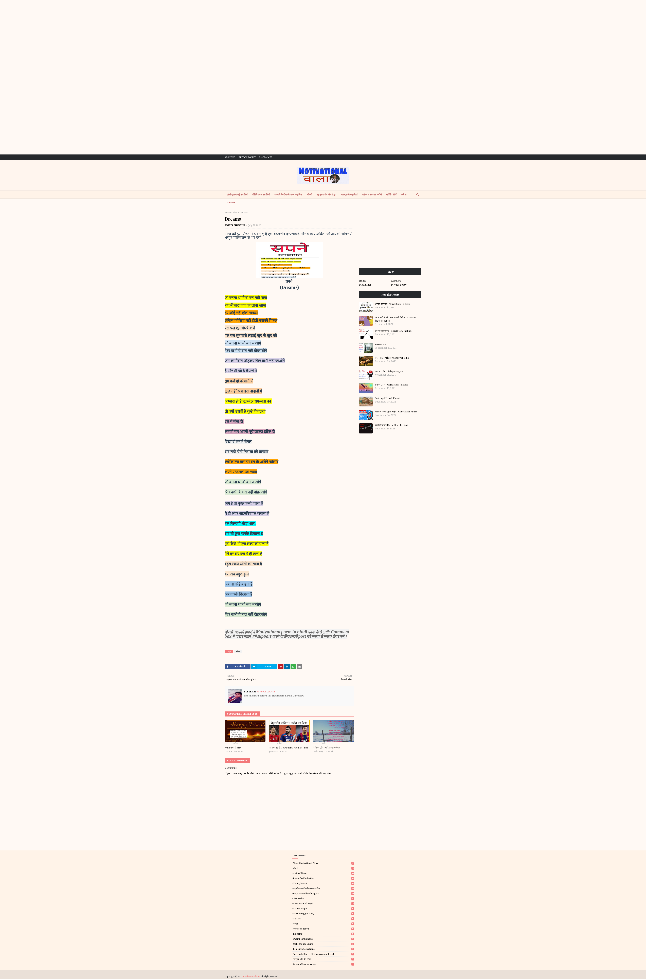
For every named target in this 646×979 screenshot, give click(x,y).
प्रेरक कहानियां (323, 898)
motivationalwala (251, 976)
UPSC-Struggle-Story (323, 913)
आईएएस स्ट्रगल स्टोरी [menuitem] (372, 194)
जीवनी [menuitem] (309, 194)
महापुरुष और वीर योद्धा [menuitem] (326, 194)
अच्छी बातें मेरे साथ (323, 873)
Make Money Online (323, 944)
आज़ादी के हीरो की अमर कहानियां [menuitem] (288, 194)
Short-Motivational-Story (323, 863)
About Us (230, 157)
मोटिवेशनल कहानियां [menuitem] (261, 194)
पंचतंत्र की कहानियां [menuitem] (349, 194)
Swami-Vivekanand (323, 939)
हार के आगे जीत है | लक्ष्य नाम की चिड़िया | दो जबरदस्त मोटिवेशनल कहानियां (395, 319)
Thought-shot (323, 883)
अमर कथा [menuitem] (231, 202)
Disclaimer (265, 157)
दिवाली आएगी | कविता (233, 747)
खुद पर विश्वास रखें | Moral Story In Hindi (393, 330)
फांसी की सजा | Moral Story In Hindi (391, 425)
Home (228, 212)
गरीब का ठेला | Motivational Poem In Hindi (288, 747)
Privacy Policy (247, 157)
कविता (235, 212)
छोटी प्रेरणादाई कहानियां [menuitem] (237, 194)
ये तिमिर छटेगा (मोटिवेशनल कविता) (326, 747)
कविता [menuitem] (404, 194)
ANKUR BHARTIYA (235, 225)
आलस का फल (380, 344)
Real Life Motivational (323, 949)
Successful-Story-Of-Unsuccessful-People (323, 954)
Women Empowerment (323, 964)
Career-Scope (323, 908)
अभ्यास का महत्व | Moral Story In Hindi (392, 303)
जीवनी (323, 868)
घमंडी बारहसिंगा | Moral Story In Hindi (392, 357)
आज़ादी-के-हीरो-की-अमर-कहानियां (323, 888)
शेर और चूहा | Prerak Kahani (387, 398)
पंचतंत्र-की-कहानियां (323, 929)
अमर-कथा (323, 918)
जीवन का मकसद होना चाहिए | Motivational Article (396, 411)
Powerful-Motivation (323, 878)
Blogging (323, 934)
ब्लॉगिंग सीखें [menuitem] (391, 194)
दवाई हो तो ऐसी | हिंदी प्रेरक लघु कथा (389, 371)
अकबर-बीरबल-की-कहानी (323, 903)
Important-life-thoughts (323, 893)
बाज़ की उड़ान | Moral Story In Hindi (391, 384)
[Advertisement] (323, 23)
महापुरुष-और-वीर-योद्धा (323, 959)
